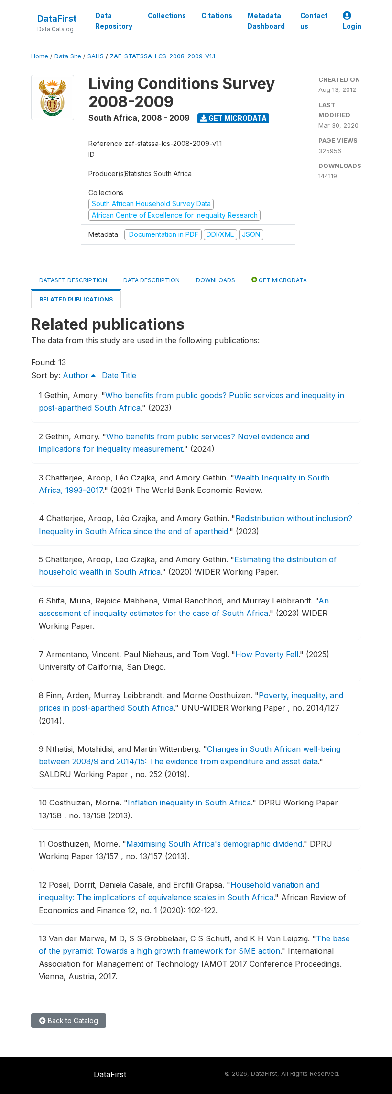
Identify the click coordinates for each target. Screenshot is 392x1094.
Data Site (67, 56)
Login (352, 26)
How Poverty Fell (266, 654)
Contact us (313, 21)
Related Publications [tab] (76, 299)
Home (39, 56)
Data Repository (114, 21)
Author (77, 375)
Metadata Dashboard (266, 21)
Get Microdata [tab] (282, 280)
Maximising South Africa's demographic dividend (214, 843)
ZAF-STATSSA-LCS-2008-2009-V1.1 (162, 56)
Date (110, 375)
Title (128, 375)
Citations (216, 16)
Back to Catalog (72, 1020)
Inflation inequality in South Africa (189, 802)
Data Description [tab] (151, 280)
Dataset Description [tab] (73, 280)
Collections (167, 16)
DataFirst (56, 18)
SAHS (95, 56)
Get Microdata (237, 118)
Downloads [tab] (215, 280)
